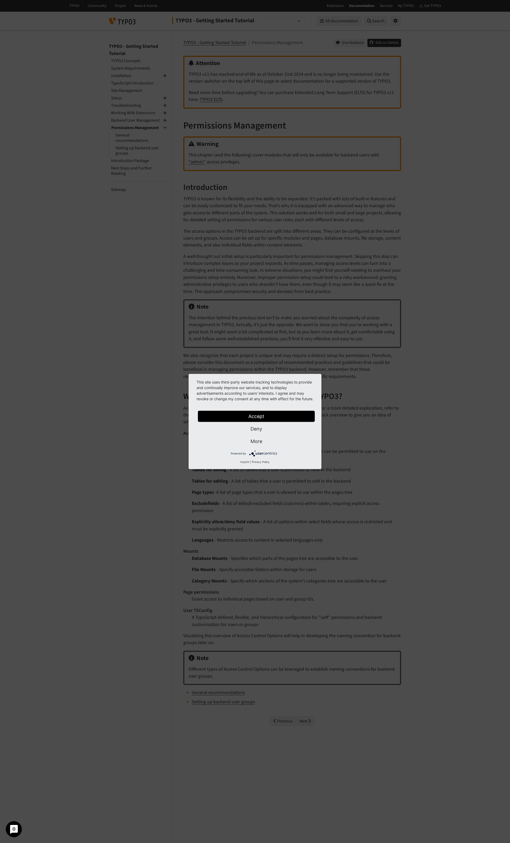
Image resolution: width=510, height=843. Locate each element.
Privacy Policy (261, 461)
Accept (256, 416)
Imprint (244, 461)
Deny (256, 429)
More (256, 441)
